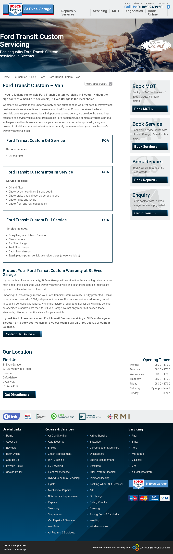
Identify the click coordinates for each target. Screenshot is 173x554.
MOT (116, 11)
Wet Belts (54, 526)
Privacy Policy (14, 466)
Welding (95, 520)
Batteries (95, 441)
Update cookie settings (15, 549)
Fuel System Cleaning (103, 472)
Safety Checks (98, 502)
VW (134, 466)
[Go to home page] (29, 9)
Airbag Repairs (98, 435)
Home (127, 3)
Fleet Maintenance (59, 472)
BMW (135, 441)
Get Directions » (17, 395)
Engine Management (102, 460)
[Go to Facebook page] (168, 7)
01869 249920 (143, 7)
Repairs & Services (68, 12)
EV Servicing (55, 466)
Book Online (153, 12)
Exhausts (95, 466)
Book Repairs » (145, 180)
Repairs (52, 502)
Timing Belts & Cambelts (104, 514)
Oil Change (96, 496)
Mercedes (138, 454)
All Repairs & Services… (62, 532)
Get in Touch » (145, 213)
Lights (51, 484)
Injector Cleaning (99, 478)
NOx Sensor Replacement (63, 496)
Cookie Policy (14, 472)
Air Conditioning (57, 435)
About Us (138, 3)
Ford (134, 447)
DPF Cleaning (56, 460)
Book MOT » (143, 109)
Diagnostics (134, 11)
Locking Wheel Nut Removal (106, 484)
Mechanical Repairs (59, 490)
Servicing (100, 11)
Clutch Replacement (59, 454)
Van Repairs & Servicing (62, 520)
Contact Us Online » (20, 334)
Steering (95, 508)
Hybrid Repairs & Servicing (64, 478)
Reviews (150, 3)
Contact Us (163, 3)
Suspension (55, 514)
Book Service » (145, 147)
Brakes (52, 447)
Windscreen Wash (100, 526)
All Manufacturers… (143, 472)
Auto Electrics (56, 441)
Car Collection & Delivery (104, 447)
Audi (134, 435)
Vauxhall (137, 460)
